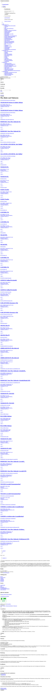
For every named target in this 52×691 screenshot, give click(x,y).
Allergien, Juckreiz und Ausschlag (9, 25)
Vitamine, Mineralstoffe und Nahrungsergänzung (12, 70)
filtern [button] (1, 91)
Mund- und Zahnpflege (8, 59)
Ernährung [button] (4, 62)
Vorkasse (1, 578)
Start (3, 23)
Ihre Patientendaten (3, 587)
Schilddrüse (6, 45)
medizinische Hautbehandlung (9, 42)
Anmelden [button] (4, 7)
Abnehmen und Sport (7, 63)
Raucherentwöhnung (7, 44)
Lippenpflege (6, 58)
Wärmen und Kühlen (7, 75)
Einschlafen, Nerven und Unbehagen (10, 30)
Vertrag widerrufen (3, 589)
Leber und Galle (7, 40)
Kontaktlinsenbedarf (7, 38)
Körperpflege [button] (5, 50)
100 (3, 95)
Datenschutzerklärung (9, 605)
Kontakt (4, 605)
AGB (1, 605)
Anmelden (6, 14)
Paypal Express (2, 577)
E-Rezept (3, 6)
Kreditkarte (2, 580)
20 (0, 95)
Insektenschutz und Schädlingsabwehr (10, 35)
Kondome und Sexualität (8, 37)
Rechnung (2, 581)
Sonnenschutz (6, 61)
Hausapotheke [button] (5, 24)
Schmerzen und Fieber (8, 46)
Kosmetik (6, 57)
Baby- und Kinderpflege (8, 51)
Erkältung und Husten (8, 31)
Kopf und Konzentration (8, 39)
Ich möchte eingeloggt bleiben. (11, 13)
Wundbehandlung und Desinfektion (10, 49)
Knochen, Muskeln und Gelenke (9, 36)
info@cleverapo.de (6, 572)
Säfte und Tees (6, 67)
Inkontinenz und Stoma (8, 73)
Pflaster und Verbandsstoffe (8, 74)
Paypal (1, 576)
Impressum (15, 605)
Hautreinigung (6, 55)
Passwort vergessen (7, 21)
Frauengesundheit (7, 32)
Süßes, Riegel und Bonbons (8, 68)
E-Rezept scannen (3, 688)
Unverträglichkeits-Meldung (4, 588)
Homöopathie (6, 34)
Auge (5, 27)
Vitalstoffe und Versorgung (8, 69)
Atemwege (6, 26)
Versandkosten (2, 585)
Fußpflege (6, 52)
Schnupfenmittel (7, 47)
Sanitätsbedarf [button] (5, 71)
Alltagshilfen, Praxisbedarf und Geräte (10, 72)
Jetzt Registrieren (7, 17)
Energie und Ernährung (8, 66)
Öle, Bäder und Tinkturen (8, 60)
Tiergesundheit (6, 48)
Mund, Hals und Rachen (8, 43)
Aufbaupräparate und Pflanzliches (9, 64)
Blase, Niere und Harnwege (8, 28)
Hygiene (5, 56)
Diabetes (5, 29)
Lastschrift (2, 579)
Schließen (2, 633)
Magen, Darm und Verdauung (9, 41)
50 (1, 95)
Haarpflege (6, 53)
